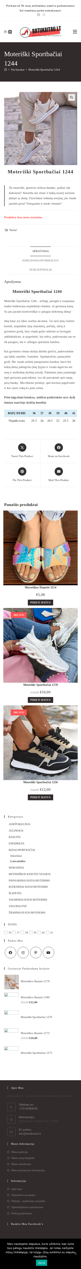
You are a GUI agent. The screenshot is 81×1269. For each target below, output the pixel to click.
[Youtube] (48, 952)
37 (18, 932)
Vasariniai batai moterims (28, 899)
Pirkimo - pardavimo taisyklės (28, 1201)
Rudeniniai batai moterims (28, 886)
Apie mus (16, 1189)
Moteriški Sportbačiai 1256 (40, 782)
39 (34, 932)
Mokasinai (16, 867)
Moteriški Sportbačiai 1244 (44, 69)
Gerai (41, 1262)
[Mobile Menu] (75, 31)
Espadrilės (17, 843)
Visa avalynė (18, 906)
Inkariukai (16, 855)
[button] (71, 97)
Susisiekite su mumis (23, 1195)
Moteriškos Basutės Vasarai (30, 874)
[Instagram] (43, 15)
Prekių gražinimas (21, 1213)
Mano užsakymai (21, 1164)
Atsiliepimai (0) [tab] (40, 269)
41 (51, 932)
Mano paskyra (19, 1151)
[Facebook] (38, 15)
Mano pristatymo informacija (28, 1170)
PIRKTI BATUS (40, 602)
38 (26, 932)
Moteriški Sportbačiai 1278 (40, 684)
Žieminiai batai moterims (27, 912)
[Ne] (76, 1254)
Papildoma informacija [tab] (40, 260)
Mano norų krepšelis (23, 1158)
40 (43, 932)
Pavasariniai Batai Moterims (29, 880)
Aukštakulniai (19, 824)
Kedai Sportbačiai (22, 849)
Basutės (15, 837)
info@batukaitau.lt (30, 1133)
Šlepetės (15, 893)
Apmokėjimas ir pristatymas (27, 1207)
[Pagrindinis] (5, 69)
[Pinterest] (36, 952)
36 (10, 932)
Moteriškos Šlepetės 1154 (40, 587)
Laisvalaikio (18, 861)
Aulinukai (16, 830)
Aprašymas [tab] (40, 251)
